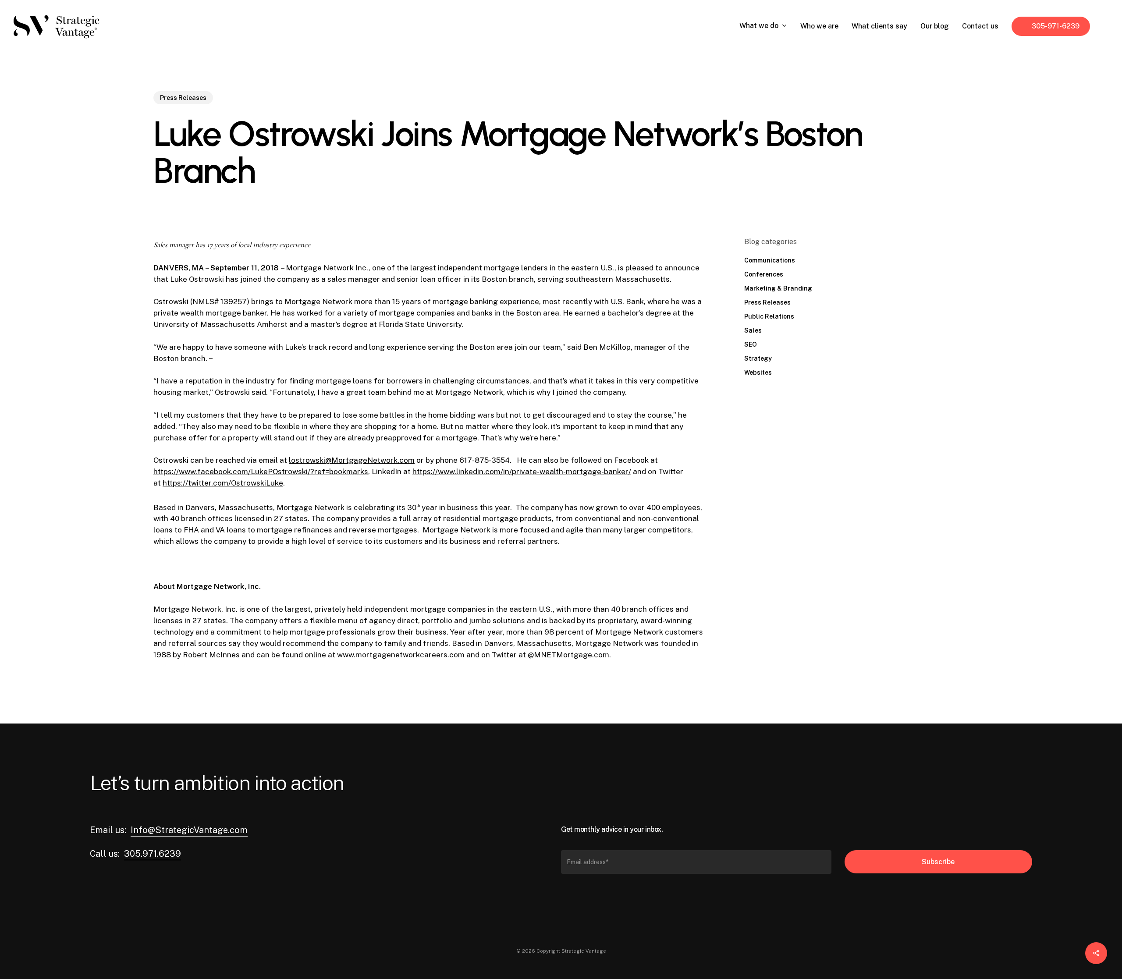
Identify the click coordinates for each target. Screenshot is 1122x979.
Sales (753, 330)
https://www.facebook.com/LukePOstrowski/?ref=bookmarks (260, 471)
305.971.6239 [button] (152, 853)
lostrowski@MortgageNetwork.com (352, 460)
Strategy (758, 358)
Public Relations (769, 316)
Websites (758, 372)
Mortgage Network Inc (326, 267)
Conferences (763, 274)
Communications (769, 260)
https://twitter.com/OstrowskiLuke (223, 483)
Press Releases (183, 97)
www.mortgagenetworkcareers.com (401, 654)
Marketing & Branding (778, 288)
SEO (750, 344)
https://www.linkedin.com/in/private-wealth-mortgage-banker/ (521, 471)
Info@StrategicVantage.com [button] (189, 830)
